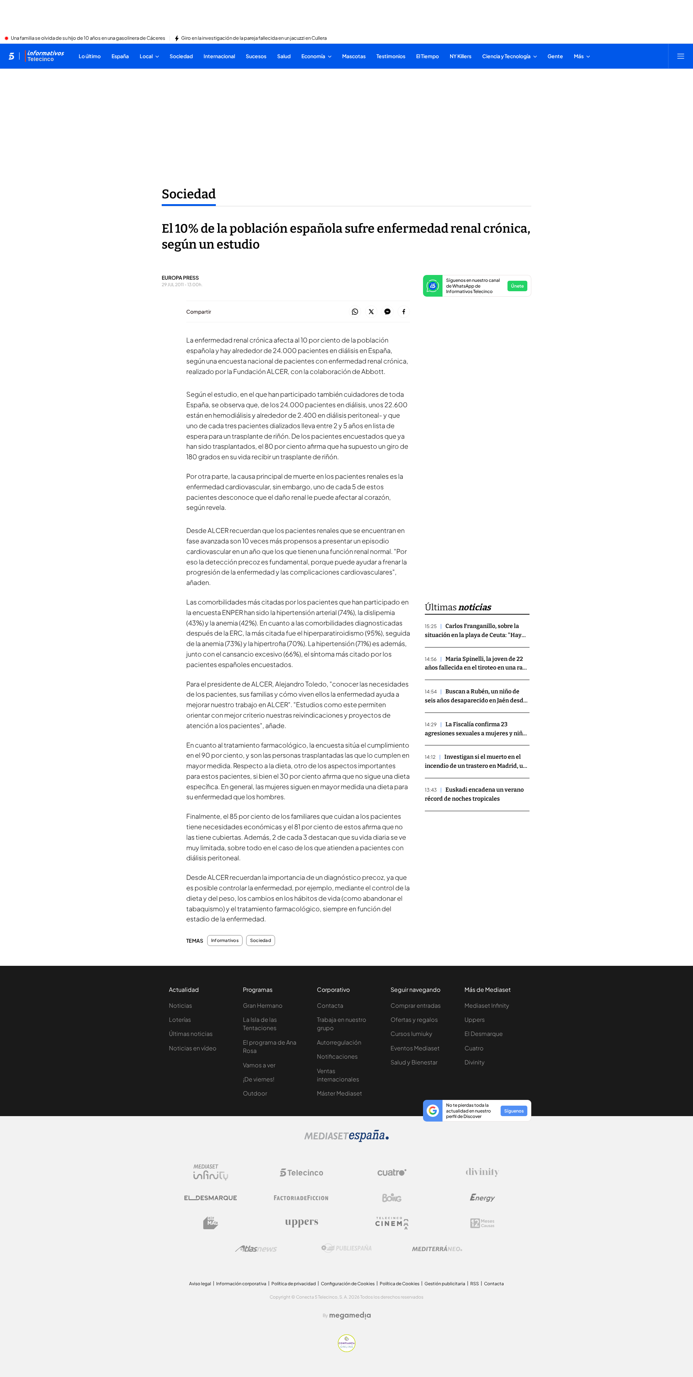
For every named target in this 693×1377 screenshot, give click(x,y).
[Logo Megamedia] (350, 1316)
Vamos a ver (259, 1065)
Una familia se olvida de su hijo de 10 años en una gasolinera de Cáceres (88, 38)
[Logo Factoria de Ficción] (301, 1198)
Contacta (330, 1005)
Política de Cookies (399, 1283)
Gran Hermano (263, 1005)
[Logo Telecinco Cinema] (392, 1223)
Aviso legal (200, 1283)
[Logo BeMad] (210, 1223)
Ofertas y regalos (414, 1019)
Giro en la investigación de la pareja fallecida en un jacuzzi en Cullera (254, 38)
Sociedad (189, 194)
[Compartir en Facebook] (403, 312)
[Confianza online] (347, 1350)
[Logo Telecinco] (301, 1172)
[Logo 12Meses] (482, 1223)
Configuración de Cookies (348, 1283)
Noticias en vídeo (193, 1048)
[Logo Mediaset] (346, 1140)
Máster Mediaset (339, 1093)
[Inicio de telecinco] (11, 56)
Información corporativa (241, 1283)
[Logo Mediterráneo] (437, 1248)
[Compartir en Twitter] (371, 312)
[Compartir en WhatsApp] (355, 312)
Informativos (225, 940)
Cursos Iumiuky (411, 1033)
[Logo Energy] (482, 1198)
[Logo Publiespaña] (346, 1248)
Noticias (180, 1005)
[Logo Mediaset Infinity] (210, 1172)
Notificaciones (337, 1056)
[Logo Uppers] (301, 1223)
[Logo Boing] (392, 1198)
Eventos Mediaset (415, 1048)
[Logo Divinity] (482, 1172)
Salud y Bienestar (414, 1062)
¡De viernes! (258, 1079)
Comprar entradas (416, 1005)
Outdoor (255, 1093)
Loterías (180, 1019)
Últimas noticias (191, 1033)
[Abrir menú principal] (680, 56)
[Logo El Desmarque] (210, 1198)
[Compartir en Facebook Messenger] (387, 312)
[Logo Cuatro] (392, 1172)
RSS (474, 1283)
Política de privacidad (293, 1283)
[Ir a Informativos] (44, 56)
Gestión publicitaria (444, 1283)
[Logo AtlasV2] (256, 1248)
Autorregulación (339, 1042)
